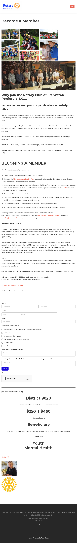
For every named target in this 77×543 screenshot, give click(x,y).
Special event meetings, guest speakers (16, 339)
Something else (8, 346)
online (66, 188)
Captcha (5, 373)
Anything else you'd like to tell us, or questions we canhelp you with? (27, 359)
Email (4, 318)
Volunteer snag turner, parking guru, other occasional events (23, 329)
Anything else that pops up (12, 336)
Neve (30, 538)
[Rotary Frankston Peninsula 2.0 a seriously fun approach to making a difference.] (12, 6)
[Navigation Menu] (72, 6)
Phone (4, 311)
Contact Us (5, 457)
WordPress (45, 538)
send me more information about (14, 326)
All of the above (9, 342)
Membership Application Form (23, 179)
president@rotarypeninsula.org (48, 215)
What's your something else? (12, 349)
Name (4, 303)
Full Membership (9, 333)
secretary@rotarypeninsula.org (12, 218)
